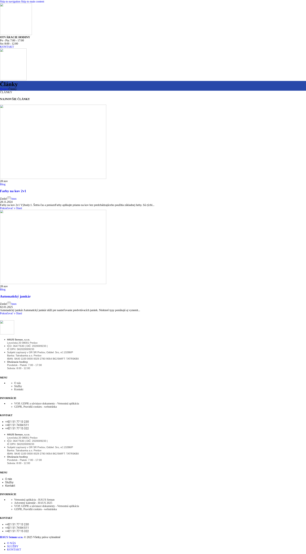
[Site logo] (16, 34)
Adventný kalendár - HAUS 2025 (33, 502)
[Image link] (7, 333)
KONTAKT (7, 46)
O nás (17, 382)
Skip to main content (32, 1)
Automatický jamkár (15, 296)
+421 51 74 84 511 (17, 425)
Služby (18, 386)
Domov (4, 89)
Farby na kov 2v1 (13, 191)
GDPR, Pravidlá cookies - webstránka (35, 406)
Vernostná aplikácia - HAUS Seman (34, 499)
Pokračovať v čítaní (11, 208)
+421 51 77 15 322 (17, 428)
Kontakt (18, 389)
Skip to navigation (10, 1)
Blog (2, 184)
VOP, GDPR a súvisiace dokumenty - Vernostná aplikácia (46, 403)
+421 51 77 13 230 (17, 421)
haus (13, 198)
